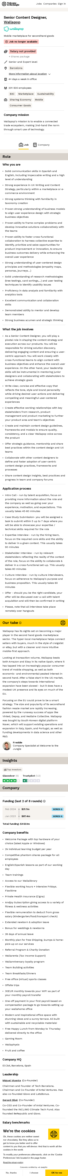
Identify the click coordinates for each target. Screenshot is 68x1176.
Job (26, 144)
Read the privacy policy (13, 1162)
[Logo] (10, 4)
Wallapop (12, 22)
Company (43, 144)
